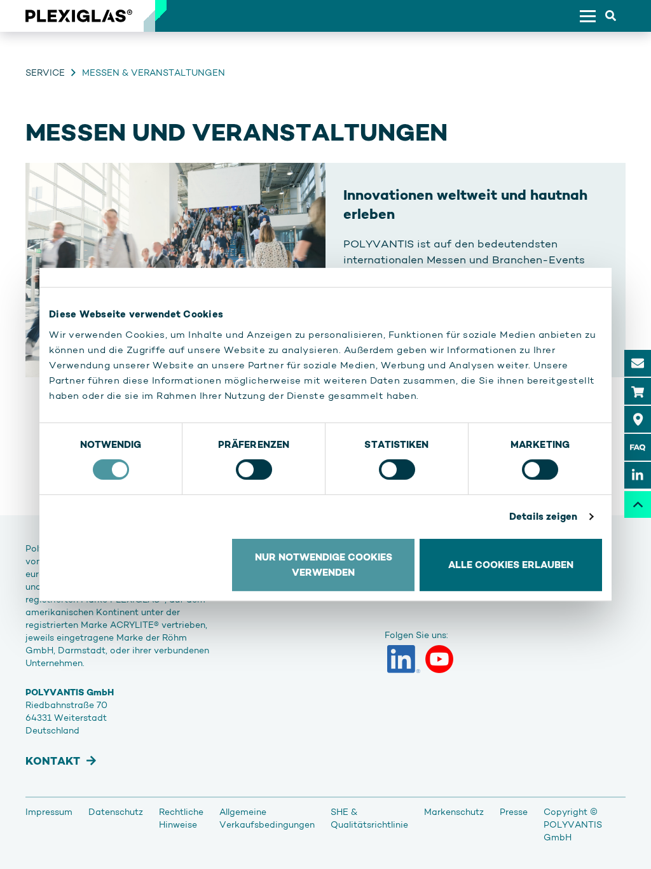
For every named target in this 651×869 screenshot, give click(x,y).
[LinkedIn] (403, 659)
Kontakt (52, 761)
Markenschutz (454, 811)
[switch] (254, 469)
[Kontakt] (637, 363)
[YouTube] (439, 659)
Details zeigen (543, 516)
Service (45, 72)
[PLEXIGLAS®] (78, 16)
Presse (514, 811)
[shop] (637, 391)
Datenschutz (115, 811)
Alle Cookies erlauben (510, 565)
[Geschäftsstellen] (637, 419)
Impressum (48, 811)
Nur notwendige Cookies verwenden (323, 564)
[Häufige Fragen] (637, 447)
